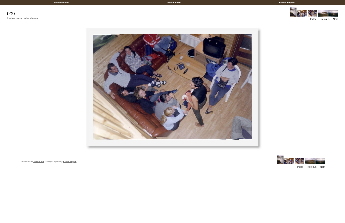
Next (335, 19)
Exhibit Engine (287, 2)
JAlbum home (173, 2)
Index (313, 19)
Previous (324, 19)
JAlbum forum (61, 2)
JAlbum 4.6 (38, 161)
